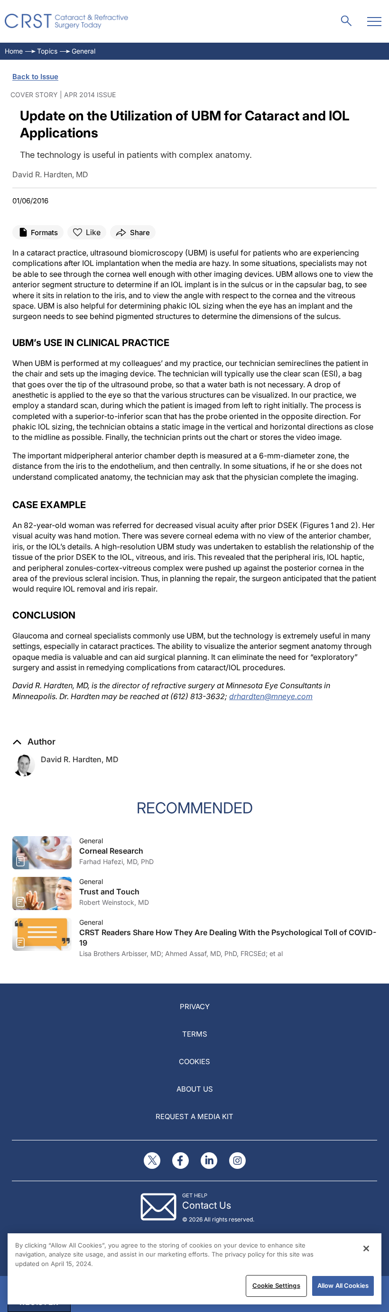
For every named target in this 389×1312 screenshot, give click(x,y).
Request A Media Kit (194, 1116)
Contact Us (206, 1205)
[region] (194, 1268)
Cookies (194, 1061)
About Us (194, 1088)
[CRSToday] (67, 21)
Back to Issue (35, 76)
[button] (34, 742)
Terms (194, 1034)
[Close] (366, 1248)
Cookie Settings (276, 1285)
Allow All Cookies (343, 1285)
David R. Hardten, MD (80, 759)
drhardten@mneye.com (271, 696)
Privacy (195, 1006)
